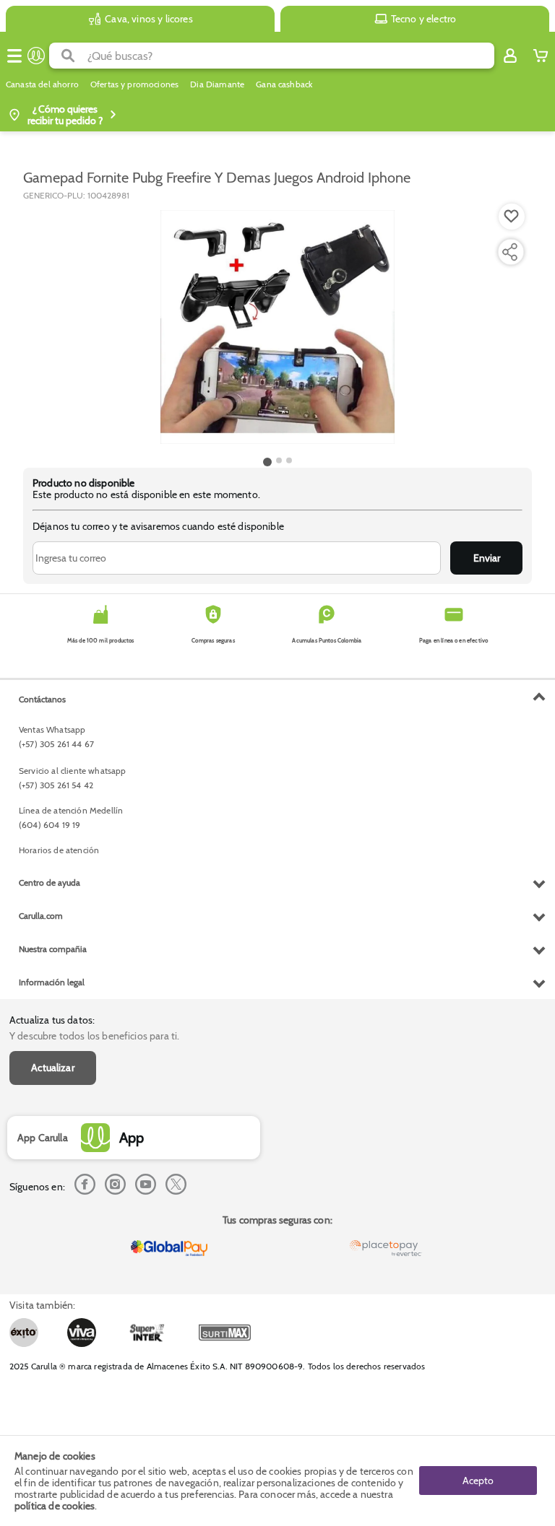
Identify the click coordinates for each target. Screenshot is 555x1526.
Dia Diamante (217, 84)
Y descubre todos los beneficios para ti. (94, 1036)
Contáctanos (42, 699)
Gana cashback (284, 84)
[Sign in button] (510, 55)
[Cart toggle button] (540, 55)
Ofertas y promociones (134, 84)
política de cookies (54, 1505)
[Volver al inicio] (36, 55)
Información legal (52, 982)
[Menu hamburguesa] (14, 55)
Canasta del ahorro (42, 84)
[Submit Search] (68, 56)
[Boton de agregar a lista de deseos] (511, 217)
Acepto (478, 1480)
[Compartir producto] (509, 252)
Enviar (486, 557)
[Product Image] (277, 327)
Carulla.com (41, 915)
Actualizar (52, 1067)
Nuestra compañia (53, 948)
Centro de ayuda (49, 882)
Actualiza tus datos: (52, 1020)
